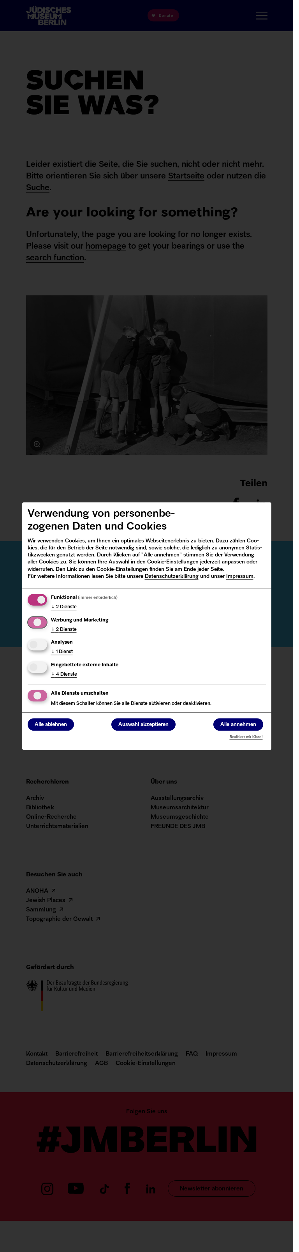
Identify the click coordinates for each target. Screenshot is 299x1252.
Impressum (239, 576)
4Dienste (64, 674)
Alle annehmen (238, 724)
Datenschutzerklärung (172, 576)
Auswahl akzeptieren (143, 724)
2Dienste (64, 607)
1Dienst (62, 652)
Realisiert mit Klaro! (246, 737)
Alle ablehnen (51, 724)
